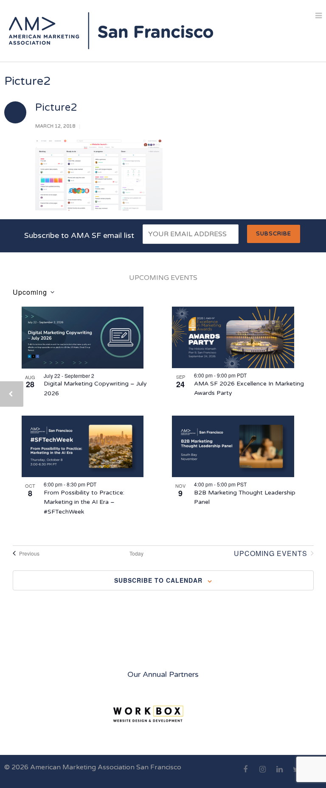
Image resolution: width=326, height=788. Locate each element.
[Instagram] (262, 774)
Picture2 (56, 107)
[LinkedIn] (279, 774)
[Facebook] (245, 774)
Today (136, 553)
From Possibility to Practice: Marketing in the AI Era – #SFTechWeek (84, 502)
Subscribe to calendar (158, 580)
